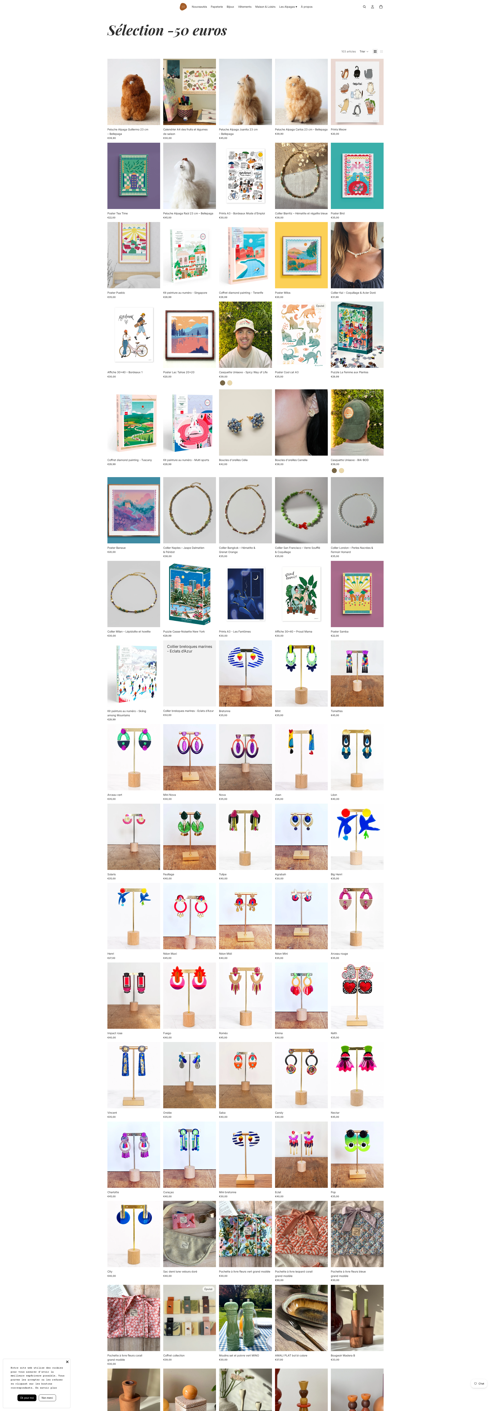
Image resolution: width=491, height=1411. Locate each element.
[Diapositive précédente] (113, 92)
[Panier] (381, 6)
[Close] (67, 1362)
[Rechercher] (364, 6)
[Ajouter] (154, 119)
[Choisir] (377, 119)
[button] (364, 51)
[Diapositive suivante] (154, 92)
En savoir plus (46, 1388)
